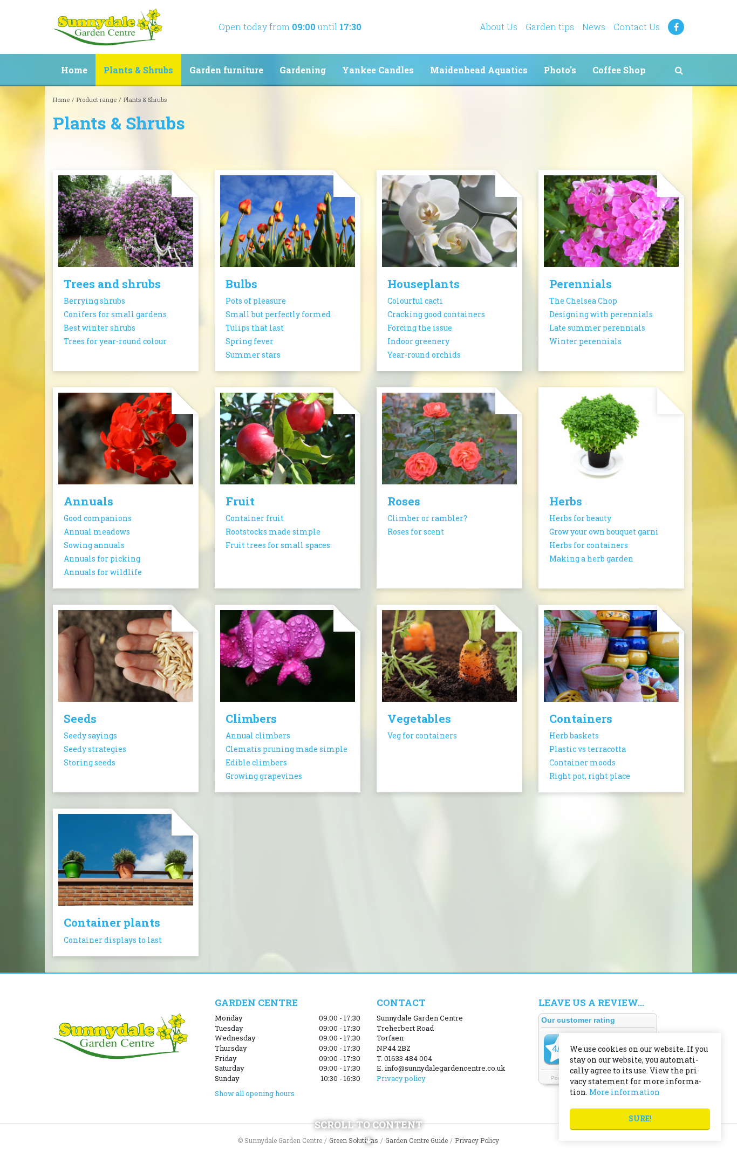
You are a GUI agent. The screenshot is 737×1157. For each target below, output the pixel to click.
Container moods (582, 762)
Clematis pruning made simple (286, 749)
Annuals (88, 501)
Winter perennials (585, 341)
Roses (403, 501)
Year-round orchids (424, 355)
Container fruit (255, 518)
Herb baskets (574, 735)
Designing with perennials (601, 314)
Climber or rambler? (427, 518)
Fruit (240, 501)
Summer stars (253, 355)
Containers (580, 718)
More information (624, 1092)
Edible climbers (256, 762)
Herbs (565, 501)
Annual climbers (258, 735)
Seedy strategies (95, 749)
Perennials (580, 283)
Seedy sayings (90, 735)
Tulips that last (255, 328)
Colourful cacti (415, 301)
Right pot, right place (589, 776)
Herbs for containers (588, 545)
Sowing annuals (94, 545)
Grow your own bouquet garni (604, 531)
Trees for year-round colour (115, 341)
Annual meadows (97, 531)
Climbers (251, 718)
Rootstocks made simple (273, 531)
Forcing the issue (419, 328)
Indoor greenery (418, 341)
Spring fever (250, 341)
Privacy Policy (477, 1140)
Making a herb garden (591, 558)
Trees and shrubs (112, 283)
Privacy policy (401, 1078)
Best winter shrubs (99, 328)
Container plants (112, 922)
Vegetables (419, 718)
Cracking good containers (436, 314)
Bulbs (241, 283)
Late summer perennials (597, 328)
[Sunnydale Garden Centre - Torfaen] (107, 27)
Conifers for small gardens (115, 314)
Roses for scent (415, 531)
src (678, 70)
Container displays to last (113, 940)
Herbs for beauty (580, 518)
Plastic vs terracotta (587, 749)
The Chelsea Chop (583, 301)
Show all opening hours (255, 1093)
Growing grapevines (264, 776)
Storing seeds (89, 762)
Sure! (640, 1118)
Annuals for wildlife (103, 572)
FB (676, 27)
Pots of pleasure (256, 301)
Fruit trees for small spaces (278, 545)
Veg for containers (422, 735)
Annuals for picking (102, 558)
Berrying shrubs (94, 301)
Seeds (80, 718)
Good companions (98, 518)
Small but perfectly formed (278, 314)
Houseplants (423, 283)
